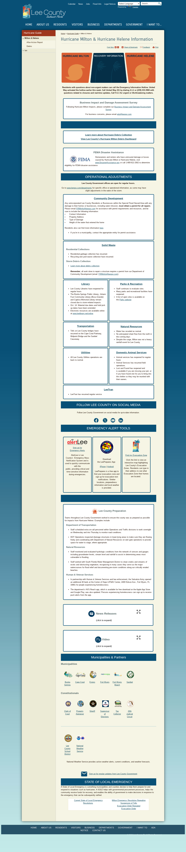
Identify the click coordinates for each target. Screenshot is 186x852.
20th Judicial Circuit (129, 714)
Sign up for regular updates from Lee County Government (113, 774)
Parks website (125, 300)
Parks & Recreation (131, 284)
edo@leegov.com (124, 114)
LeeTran (108, 389)
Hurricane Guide (33, 33)
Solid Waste (108, 245)
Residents (61, 827)
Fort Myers (104, 682)
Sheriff (92, 711)
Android (110, 467)
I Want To (142, 827)
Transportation (85, 326)
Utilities (85, 352)
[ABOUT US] (42, 24)
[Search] (159, 3)
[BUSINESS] (93, 24)
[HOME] (29, 24)
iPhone (103, 467)
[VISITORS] (77, 24)
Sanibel (130, 682)
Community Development (108, 198)
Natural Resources (131, 326)
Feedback (146, 47)
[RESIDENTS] (60, 24)
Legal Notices (110, 4)
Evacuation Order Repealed (128, 806)
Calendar (71, 4)
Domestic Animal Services (131, 352)
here (101, 228)
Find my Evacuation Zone (136, 455)
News (80, 4)
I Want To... (154, 24)
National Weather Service (79, 748)
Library (85, 284)
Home (29, 24)
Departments (106, 827)
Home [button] (46, 11)
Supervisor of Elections (104, 714)
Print (156, 47)
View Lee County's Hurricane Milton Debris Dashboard (108, 139)
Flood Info (97, 4)
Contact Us (98, 830)
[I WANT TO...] (154, 24)
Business (90, 827)
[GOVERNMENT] (134, 24)
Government (125, 827)
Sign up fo (77, 448)
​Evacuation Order (128, 809)
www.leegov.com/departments (79, 188)
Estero (92, 682)
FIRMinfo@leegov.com (85, 209)
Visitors (76, 827)
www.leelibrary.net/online (83, 313)
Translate (135, 7)
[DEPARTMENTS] (113, 24)
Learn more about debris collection (84, 266)
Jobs (88, 4)
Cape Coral (80, 682)
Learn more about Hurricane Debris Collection (108, 135)
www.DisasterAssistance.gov (107, 163)
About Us (46, 827)
